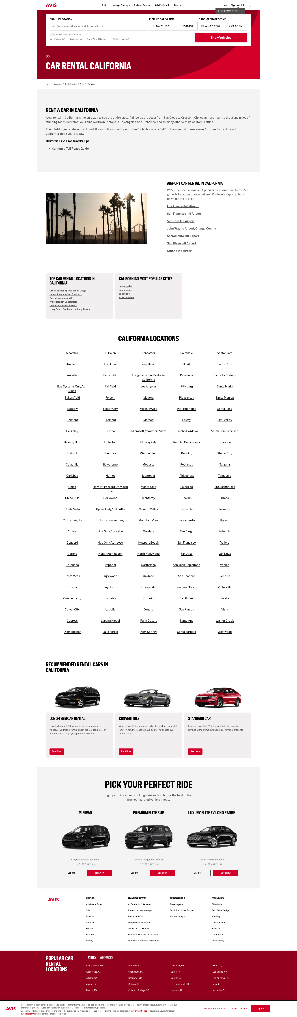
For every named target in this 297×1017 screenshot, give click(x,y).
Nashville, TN (219, 990)
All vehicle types (94, 904)
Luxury (89, 940)
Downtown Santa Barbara (63, 305)
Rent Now (56, 751)
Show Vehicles (221, 37)
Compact (90, 922)
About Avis (217, 904)
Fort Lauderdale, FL (180, 984)
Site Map (216, 916)
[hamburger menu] (250, 5)
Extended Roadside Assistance (143, 934)
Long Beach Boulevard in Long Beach (70, 309)
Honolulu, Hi (176, 990)
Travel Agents (176, 904)
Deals (176, 5)
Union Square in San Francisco (66, 294)
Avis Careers (218, 934)
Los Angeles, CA (220, 978)
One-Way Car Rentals (138, 928)
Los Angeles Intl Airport (183, 206)
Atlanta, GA (91, 978)
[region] (148, 1008)
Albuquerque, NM (94, 965)
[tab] (93, 957)
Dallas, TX (175, 971)
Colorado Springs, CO (138, 990)
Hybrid (89, 928)
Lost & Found (218, 922)
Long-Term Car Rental (139, 922)
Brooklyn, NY (134, 965)
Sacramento (125, 290)
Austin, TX (91, 984)
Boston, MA (91, 990)
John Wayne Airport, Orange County (191, 228)
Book (103, 5)
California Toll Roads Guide (70, 148)
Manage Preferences (214, 1008)
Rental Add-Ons (136, 916)
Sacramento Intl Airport (183, 236)
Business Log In (177, 916)
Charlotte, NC (135, 978)
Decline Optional (239, 1008)
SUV (88, 910)
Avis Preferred (162, 5)
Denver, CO (176, 978)
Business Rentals (141, 5)
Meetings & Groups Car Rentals (143, 940)
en (225, 5)
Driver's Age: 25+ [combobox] (57, 39)
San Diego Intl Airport (181, 243)
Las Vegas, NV (220, 971)
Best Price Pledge (220, 910)
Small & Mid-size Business (183, 910)
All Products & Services (139, 904)
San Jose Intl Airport (180, 221)
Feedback (216, 928)
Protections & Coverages (140, 910)
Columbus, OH (178, 965)
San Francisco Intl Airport (184, 213)
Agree (261, 1008)
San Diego (124, 293)
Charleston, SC (135, 971)
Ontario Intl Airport (179, 251)
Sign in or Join (238, 5)
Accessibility (218, 940)
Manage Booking (121, 5)
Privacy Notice (140, 1011)
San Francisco (126, 297)
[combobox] (101, 26)
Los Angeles (125, 286)
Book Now (99, 873)
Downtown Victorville (61, 298)
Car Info (71, 873)
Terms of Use (30, 1014)
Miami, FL (217, 984)
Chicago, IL (133, 984)
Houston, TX (219, 965)
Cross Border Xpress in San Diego (68, 290)
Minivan (90, 916)
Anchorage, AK (93, 971)
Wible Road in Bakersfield (63, 301)
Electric (90, 934)
